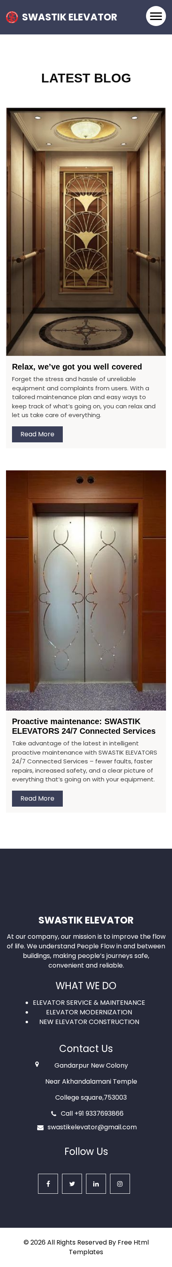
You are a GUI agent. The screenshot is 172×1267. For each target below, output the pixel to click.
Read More (37, 434)
